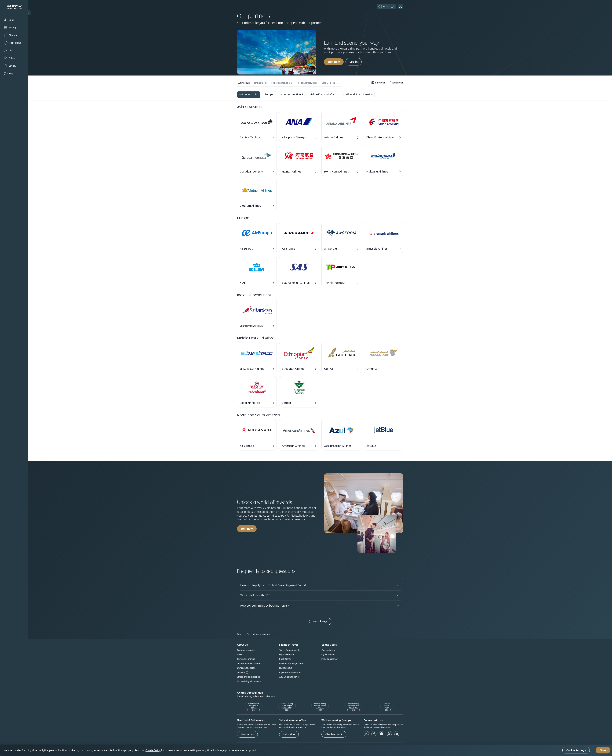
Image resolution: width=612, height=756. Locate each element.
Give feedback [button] (333, 734)
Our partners (328, 650)
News (239, 654)
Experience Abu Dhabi (290, 672)
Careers (241, 672)
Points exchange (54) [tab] (281, 82)
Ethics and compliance (248, 676)
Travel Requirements (289, 650)
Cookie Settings (576, 750)
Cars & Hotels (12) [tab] (330, 82)
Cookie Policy (153, 750)
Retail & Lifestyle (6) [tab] (307, 82)
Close (603, 750)
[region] (306, 750)
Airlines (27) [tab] (244, 82)
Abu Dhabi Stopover (289, 676)
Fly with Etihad (286, 654)
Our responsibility (246, 667)
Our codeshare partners (249, 663)
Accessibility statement (249, 681)
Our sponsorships (246, 659)
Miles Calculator (329, 659)
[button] (28, 12)
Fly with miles (328, 654)
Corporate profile (246, 650)
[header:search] (392, 6)
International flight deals (292, 663)
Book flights (285, 659)
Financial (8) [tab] (260, 82)
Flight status (285, 667)
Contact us (247, 734)
